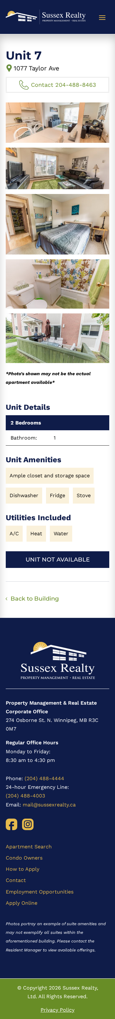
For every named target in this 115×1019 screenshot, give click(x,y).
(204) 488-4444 (44, 778)
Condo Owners (24, 858)
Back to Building (35, 598)
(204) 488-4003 (25, 796)
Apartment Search (29, 847)
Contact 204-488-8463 (63, 84)
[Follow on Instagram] (28, 824)
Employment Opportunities (39, 892)
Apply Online (21, 903)
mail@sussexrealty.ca (49, 805)
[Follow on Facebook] (11, 824)
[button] (57, 122)
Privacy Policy (57, 1010)
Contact (16, 880)
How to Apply (22, 869)
